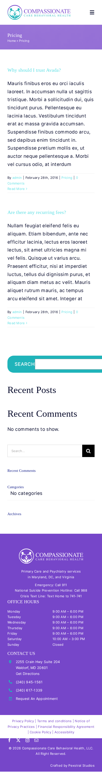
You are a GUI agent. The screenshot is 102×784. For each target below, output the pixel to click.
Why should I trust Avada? (34, 70)
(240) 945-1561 (29, 682)
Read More (16, 189)
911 (64, 585)
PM (80, 617)
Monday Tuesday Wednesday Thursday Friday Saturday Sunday (16, 627)
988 (84, 590)
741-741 (76, 596)
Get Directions (28, 673)
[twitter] (18, 740)
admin (17, 178)
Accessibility (64, 732)
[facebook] (9, 740)
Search (25, 364)
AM (63, 617)
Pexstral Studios (81, 765)
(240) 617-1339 (29, 690)
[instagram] (27, 740)
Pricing (66, 178)
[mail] (36, 740)
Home (11, 41)
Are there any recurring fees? (36, 212)
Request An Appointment (37, 698)
